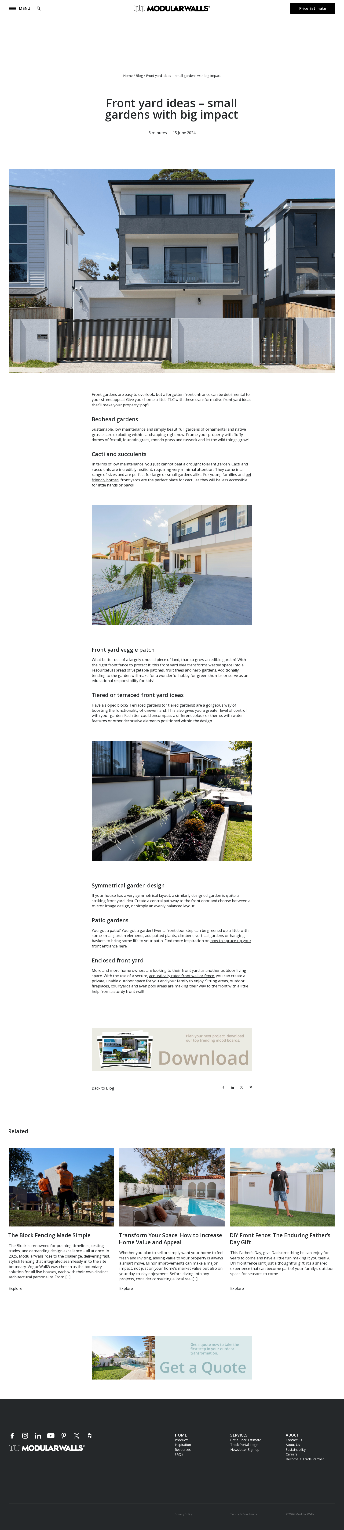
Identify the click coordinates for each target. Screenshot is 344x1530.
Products (182, 1440)
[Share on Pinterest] (250, 1087)
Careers (291, 1454)
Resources (183, 1449)
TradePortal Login (244, 1445)
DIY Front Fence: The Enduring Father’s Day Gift (280, 1238)
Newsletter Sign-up (245, 1449)
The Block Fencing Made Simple (49, 1235)
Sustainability (296, 1449)
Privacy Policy (184, 1514)
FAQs (179, 1454)
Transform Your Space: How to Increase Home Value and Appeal (170, 1238)
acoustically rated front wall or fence (181, 975)
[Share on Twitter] (241, 1087)
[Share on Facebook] (223, 1087)
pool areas (157, 986)
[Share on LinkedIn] (232, 1087)
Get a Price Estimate (245, 1440)
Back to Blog (103, 1088)
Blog (139, 75)
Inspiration (183, 1445)
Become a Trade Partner (305, 1459)
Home (128, 75)
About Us (293, 1445)
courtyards (121, 986)
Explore (15, 1288)
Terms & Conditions (243, 1514)
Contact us (294, 1440)
